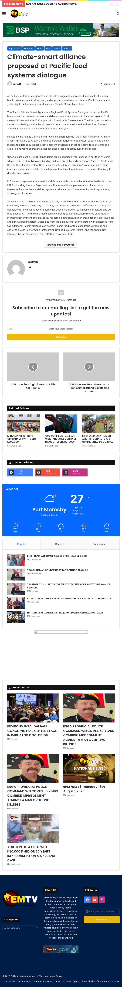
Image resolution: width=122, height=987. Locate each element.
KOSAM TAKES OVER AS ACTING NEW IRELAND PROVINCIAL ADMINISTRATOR (69, 598)
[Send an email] (20, 84)
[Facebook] (87, 899)
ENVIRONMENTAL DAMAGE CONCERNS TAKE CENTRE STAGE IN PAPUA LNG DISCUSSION (32, 730)
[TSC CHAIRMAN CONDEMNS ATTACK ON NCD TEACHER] (16, 575)
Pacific (67, 48)
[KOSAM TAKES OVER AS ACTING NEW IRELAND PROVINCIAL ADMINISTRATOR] (16, 603)
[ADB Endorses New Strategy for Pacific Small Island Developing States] (89, 366)
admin (16, 84)
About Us (10, 981)
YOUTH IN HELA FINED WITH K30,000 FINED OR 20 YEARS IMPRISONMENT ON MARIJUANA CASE (31, 854)
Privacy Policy (88, 981)
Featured (28, 48)
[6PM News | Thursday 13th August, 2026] (89, 768)
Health (58, 981)
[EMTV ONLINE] (25, 13)
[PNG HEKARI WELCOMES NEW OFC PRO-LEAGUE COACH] (16, 560)
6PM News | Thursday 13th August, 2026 (84, 788)
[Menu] (4, 14)
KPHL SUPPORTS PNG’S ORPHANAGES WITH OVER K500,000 (21, 438)
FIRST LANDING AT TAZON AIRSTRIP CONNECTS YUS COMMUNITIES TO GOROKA (97, 438)
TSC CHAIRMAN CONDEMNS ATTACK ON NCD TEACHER (57, 570)
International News (43, 981)
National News (24, 981)
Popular (21, 544)
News (57, 48)
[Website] (30, 267)
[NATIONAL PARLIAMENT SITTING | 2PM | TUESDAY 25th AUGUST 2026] (16, 617)
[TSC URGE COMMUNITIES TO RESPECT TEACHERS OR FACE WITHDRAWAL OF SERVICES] (16, 589)
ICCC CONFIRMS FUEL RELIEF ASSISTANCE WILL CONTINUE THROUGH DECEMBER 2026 (60, 438)
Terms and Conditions (108, 981)
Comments (99, 544)
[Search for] (118, 14)
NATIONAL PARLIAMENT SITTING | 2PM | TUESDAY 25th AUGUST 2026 (65, 612)
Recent (59, 544)
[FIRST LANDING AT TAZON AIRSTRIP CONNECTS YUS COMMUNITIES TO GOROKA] (98, 423)
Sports (76, 981)
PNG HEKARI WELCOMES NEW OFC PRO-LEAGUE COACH (57, 556)
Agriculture (14, 48)
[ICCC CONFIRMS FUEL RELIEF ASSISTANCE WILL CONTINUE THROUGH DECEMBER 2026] (61, 423)
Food (39, 48)
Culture (67, 981)
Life (48, 48)
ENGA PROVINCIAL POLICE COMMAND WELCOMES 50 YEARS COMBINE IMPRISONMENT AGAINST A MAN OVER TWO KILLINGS (88, 735)
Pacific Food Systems (61, 244)
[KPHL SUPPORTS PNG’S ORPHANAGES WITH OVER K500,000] (23, 423)
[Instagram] (102, 899)
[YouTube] (95, 899)
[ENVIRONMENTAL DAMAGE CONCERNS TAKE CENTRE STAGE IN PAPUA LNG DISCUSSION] (33, 708)
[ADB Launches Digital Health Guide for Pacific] (33, 366)
